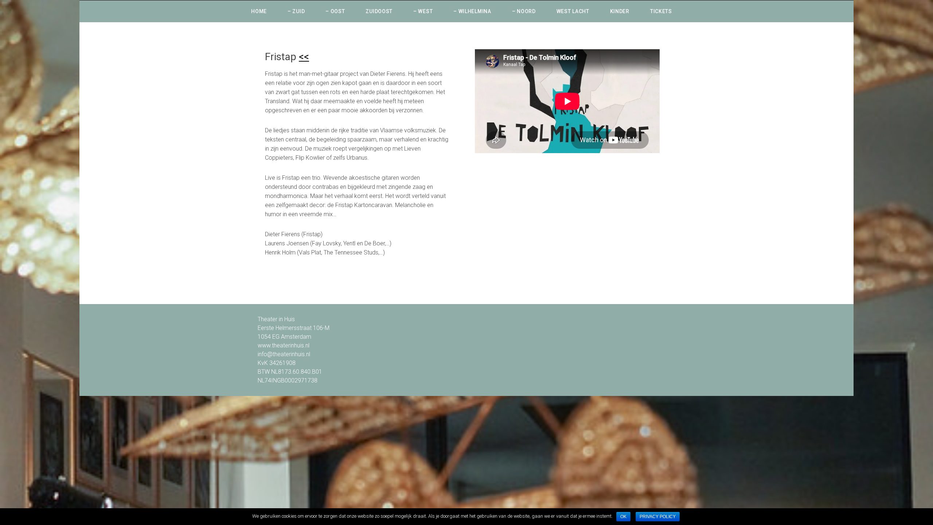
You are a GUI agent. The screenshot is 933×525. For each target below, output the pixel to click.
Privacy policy (658, 516)
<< (304, 57)
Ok (623, 516)
